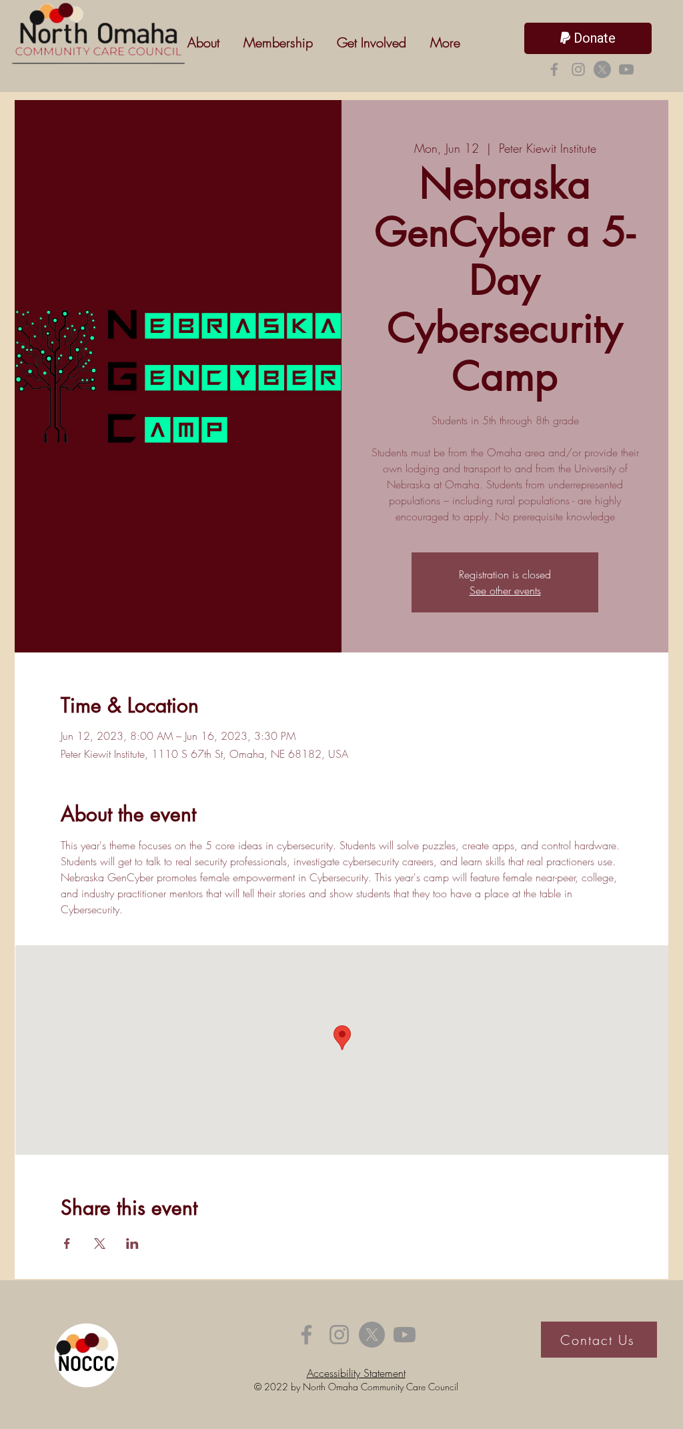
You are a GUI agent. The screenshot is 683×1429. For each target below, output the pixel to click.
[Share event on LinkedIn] (132, 1243)
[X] (602, 69)
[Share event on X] (99, 1243)
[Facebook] (554, 69)
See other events (505, 590)
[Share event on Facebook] (67, 1243)
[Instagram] (578, 69)
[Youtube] (626, 69)
